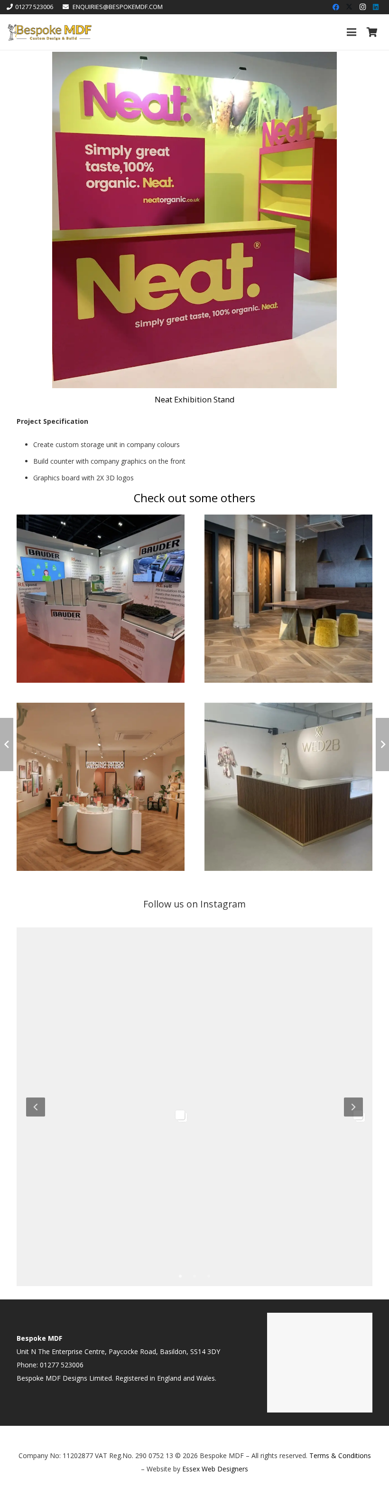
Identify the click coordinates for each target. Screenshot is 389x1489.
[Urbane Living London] (288, 520)
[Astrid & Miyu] (101, 709)
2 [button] (194, 1275)
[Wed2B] (288, 709)
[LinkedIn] (375, 7)
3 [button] (208, 1275)
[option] (194, 1105)
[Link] (49, 32)
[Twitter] (349, 7)
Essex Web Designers (215, 1468)
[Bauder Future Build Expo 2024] (101, 520)
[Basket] (371, 32)
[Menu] (351, 32)
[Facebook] (336, 7)
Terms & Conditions (340, 1455)
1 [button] (180, 1275)
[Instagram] (362, 7)
